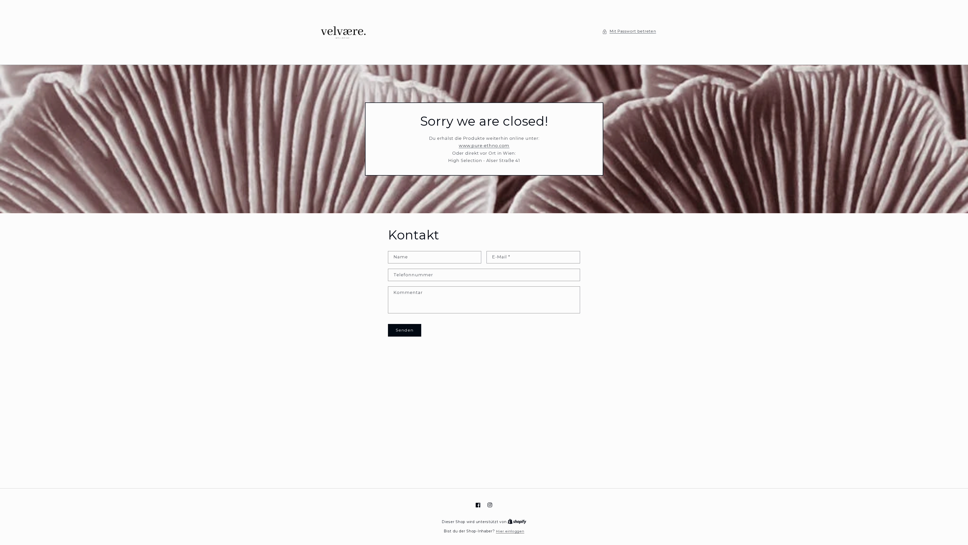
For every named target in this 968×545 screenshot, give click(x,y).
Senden (404, 330)
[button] (629, 31)
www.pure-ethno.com (484, 145)
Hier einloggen (510, 531)
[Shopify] (517, 522)
